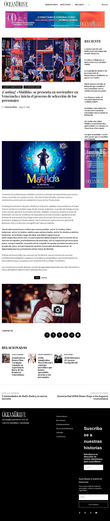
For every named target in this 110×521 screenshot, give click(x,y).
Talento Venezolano (12, 87)
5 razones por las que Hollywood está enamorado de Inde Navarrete (95, 51)
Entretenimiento (45, 354)
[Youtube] (96, 513)
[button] (105, 4)
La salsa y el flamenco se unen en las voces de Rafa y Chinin (95, 62)
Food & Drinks (17, 354)
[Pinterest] (59, 335)
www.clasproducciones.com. (52, 267)
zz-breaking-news (32, 87)
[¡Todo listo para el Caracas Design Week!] (58, 358)
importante (7, 249)
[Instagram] (85, 513)
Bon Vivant (68, 354)
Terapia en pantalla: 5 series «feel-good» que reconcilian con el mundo (96, 136)
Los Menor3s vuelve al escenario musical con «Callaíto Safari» (93, 99)
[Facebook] (47, 335)
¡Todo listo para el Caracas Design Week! (72, 360)
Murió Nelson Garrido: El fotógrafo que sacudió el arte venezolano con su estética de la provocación (95, 87)
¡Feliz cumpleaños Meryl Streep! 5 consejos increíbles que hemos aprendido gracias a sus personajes (45, 367)
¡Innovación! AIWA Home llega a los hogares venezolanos (82, 397)
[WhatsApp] (65, 335)
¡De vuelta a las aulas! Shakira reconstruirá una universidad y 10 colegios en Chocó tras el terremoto (96, 124)
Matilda (44, 278)
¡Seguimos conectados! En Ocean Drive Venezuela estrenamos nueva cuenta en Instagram (96, 111)
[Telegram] (78, 335)
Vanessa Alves (11, 107)
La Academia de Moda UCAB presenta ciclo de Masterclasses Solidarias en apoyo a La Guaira (96, 74)
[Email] (71, 335)
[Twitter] (53, 335)
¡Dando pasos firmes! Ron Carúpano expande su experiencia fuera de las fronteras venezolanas (18, 366)
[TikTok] (91, 513)
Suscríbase (94, 505)
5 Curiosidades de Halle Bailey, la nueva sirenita (24, 397)
